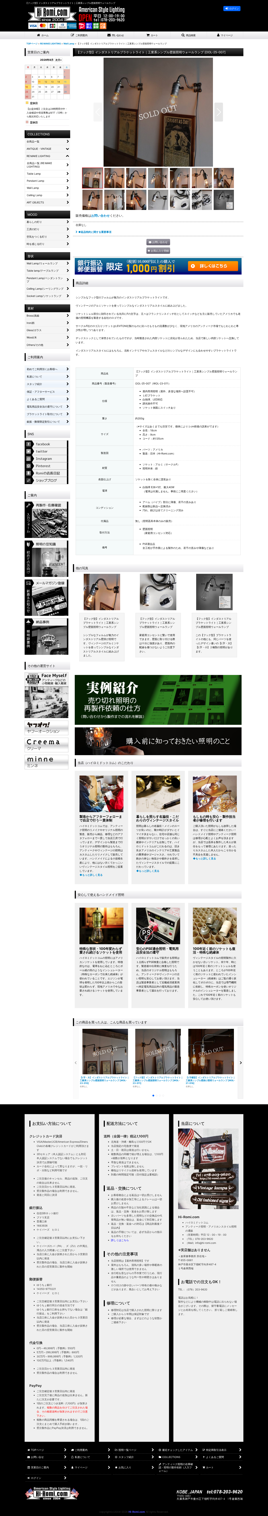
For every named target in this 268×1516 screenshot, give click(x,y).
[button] (79, 35)
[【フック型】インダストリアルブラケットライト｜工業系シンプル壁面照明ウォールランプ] (158, 112)
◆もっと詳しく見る (91, 874)
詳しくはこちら (120, 1240)
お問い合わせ (100, 215)
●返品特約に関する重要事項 (94, 231)
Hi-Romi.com (137, 1511)
